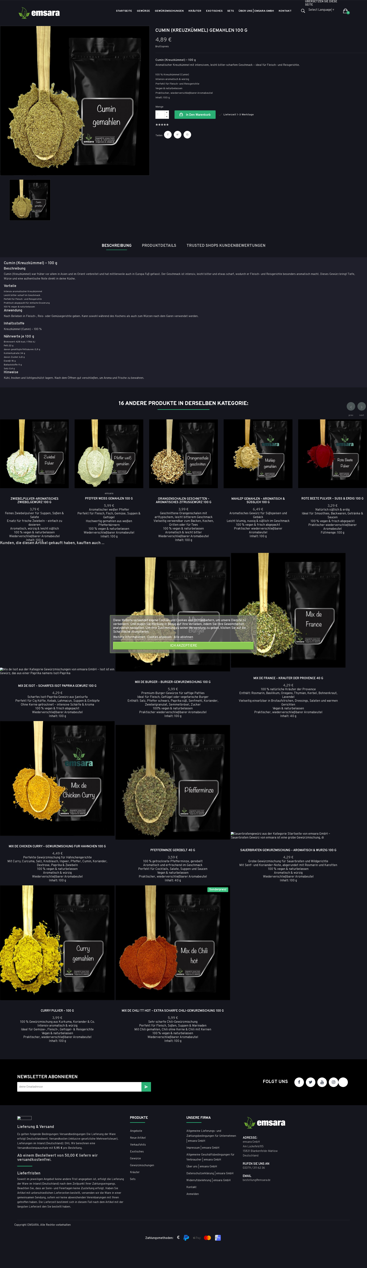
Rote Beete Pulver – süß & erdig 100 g (332, 498)
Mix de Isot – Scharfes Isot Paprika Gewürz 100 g (57, 686)
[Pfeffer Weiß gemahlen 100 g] (135, 438)
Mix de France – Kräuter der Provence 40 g (288, 678)
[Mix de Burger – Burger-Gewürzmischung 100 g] (222, 575)
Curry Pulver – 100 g (57, 1011)
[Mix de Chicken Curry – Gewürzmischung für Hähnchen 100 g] (106, 739)
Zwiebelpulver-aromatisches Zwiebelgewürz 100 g (34, 500)
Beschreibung (117, 245)
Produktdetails (159, 245)
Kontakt (191, 1187)
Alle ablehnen (183, 637)
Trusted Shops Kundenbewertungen (226, 245)
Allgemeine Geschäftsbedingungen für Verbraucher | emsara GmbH (210, 1157)
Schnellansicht (60, 427)
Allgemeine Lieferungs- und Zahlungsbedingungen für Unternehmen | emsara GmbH (211, 1136)
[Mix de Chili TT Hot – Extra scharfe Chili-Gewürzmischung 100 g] (222, 904)
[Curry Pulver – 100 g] (106, 904)
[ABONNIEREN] (146, 1087)
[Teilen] (168, 135)
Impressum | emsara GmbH (202, 1148)
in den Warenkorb (198, 115)
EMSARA (33, 1225)
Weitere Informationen (129, 637)
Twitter (310, 1082)
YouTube (322, 1082)
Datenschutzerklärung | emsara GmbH (210, 1173)
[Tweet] (177, 135)
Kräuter (135, 1172)
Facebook (299, 1082)
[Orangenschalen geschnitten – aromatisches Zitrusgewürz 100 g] (209, 438)
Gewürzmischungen (142, 1165)
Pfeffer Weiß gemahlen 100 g (109, 498)
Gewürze (135, 1158)
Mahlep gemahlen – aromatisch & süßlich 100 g (258, 500)
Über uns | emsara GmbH (201, 1167)
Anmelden (192, 1194)
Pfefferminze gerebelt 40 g (172, 850)
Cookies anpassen (159, 637)
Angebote (136, 1131)
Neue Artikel (138, 1138)
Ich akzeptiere (183, 646)
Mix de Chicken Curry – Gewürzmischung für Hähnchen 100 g (57, 846)
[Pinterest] (187, 135)
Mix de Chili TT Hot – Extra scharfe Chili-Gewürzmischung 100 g (173, 1011)
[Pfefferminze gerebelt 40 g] (222, 743)
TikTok (343, 1082)
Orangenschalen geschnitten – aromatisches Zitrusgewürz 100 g (183, 500)
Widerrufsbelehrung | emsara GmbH (208, 1180)
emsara (109, 493)
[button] (345, 11)
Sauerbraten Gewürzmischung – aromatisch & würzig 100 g (288, 850)
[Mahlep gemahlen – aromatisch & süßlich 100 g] (284, 438)
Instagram (333, 1082)
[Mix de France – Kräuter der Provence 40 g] (337, 571)
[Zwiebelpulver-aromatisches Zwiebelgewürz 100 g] (60, 438)
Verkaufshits (138, 1145)
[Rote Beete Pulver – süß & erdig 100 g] (358, 438)
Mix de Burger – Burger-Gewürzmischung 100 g (173, 682)
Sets (133, 1179)
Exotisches (137, 1152)
